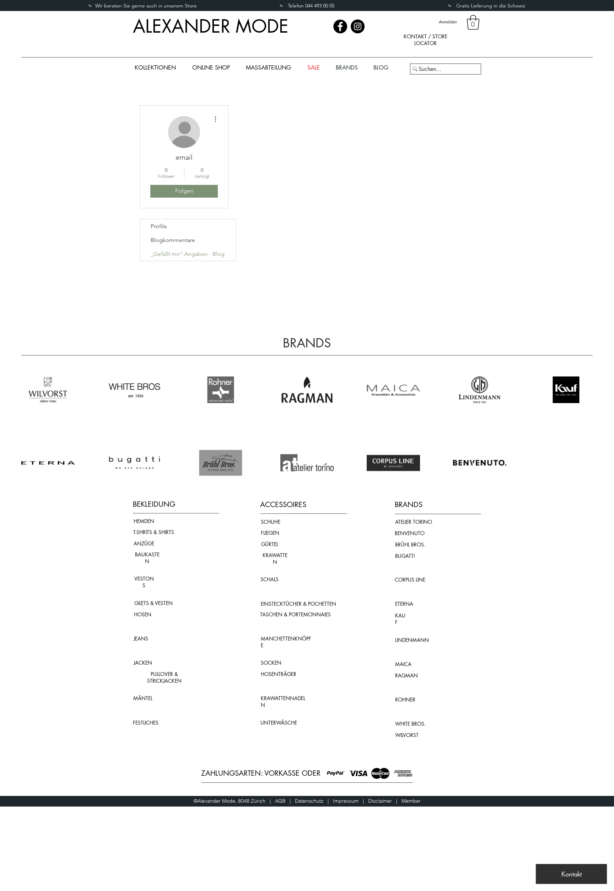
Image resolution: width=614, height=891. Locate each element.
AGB (282, 801)
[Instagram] (358, 26)
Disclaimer (380, 801)
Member (411, 801)
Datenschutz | (314, 801)
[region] (425, 45)
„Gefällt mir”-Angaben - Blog (188, 254)
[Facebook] (340, 26)
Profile (159, 226)
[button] (473, 22)
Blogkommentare (173, 240)
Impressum (348, 801)
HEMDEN (144, 521)
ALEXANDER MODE (211, 26)
